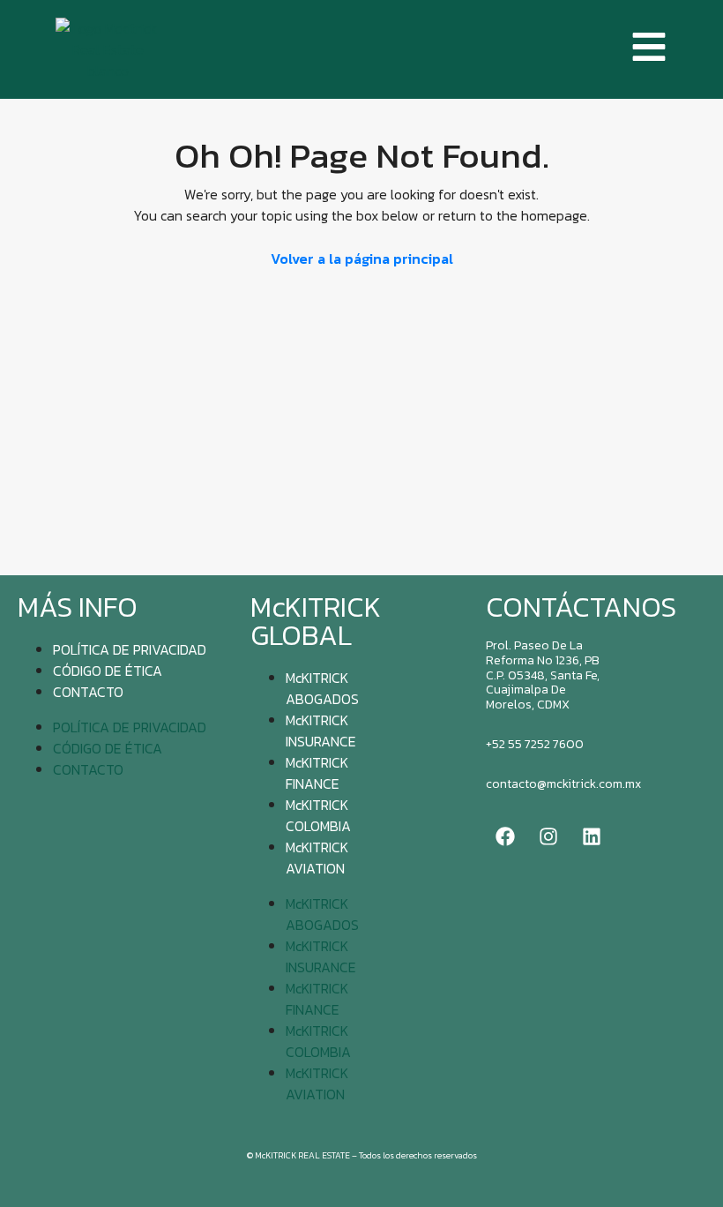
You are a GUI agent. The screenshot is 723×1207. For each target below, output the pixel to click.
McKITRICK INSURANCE (321, 730)
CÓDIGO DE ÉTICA (107, 670)
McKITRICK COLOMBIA (318, 815)
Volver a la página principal (362, 258)
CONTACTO (88, 691)
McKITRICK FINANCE (317, 773)
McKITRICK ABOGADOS (322, 688)
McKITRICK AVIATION (317, 857)
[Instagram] (548, 836)
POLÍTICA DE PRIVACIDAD (129, 649)
